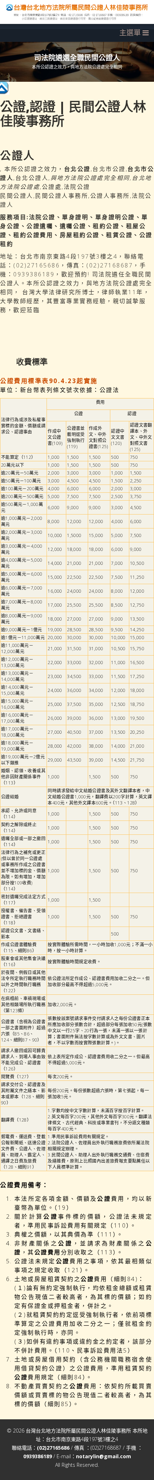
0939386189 (37, 1456)
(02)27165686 (53, 1447)
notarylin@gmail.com (103, 1456)
